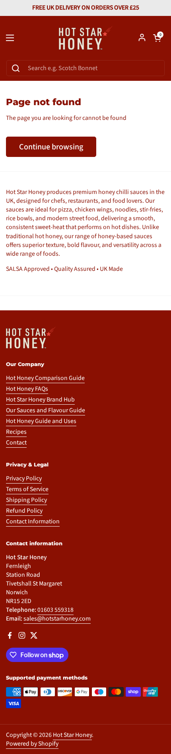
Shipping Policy (26, 499)
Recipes (16, 431)
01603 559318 (55, 609)
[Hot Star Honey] (86, 38)
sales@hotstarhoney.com (57, 618)
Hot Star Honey (72, 734)
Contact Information (33, 521)
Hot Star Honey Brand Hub (40, 399)
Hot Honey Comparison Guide (45, 378)
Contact (16, 442)
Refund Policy (24, 510)
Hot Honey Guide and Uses (41, 421)
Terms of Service (27, 489)
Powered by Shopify (32, 743)
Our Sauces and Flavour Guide (45, 410)
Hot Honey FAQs (27, 388)
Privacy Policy (24, 478)
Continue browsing (51, 147)
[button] (157, 38)
